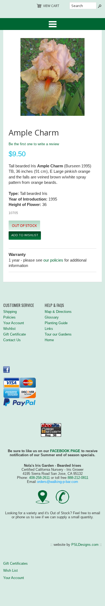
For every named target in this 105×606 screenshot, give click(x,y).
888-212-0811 (78, 478)
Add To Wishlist (24, 235)
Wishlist (9, 329)
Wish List (10, 570)
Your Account (13, 323)
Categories (52, 24)
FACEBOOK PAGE (65, 451)
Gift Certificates (15, 563)
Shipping (10, 312)
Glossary (52, 317)
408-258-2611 (39, 478)
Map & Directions (58, 312)
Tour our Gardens (58, 334)
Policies (9, 317)
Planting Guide (56, 323)
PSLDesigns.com (85, 545)
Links (49, 329)
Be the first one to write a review (34, 144)
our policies (53, 260)
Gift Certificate (14, 334)
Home (49, 340)
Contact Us (12, 340)
